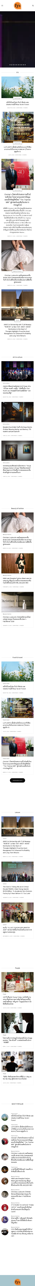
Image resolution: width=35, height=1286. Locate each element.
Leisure (17, 320)
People (4, 994)
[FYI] (17, 5)
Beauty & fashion (17, 271)
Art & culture (6, 383)
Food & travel (17, 98)
